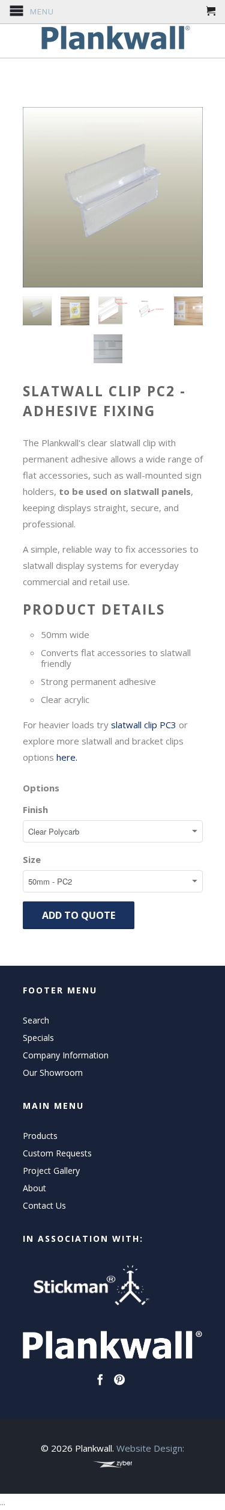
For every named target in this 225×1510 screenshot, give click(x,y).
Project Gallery (51, 1170)
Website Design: (150, 1448)
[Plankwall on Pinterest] (119, 1379)
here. (68, 757)
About (34, 1188)
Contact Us (44, 1205)
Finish (35, 809)
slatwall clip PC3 (143, 725)
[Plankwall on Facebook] (100, 1379)
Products (40, 1135)
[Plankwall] (113, 38)
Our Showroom (53, 1072)
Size (32, 859)
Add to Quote (78, 915)
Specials (38, 1037)
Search (36, 1020)
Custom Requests (57, 1153)
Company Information (66, 1055)
